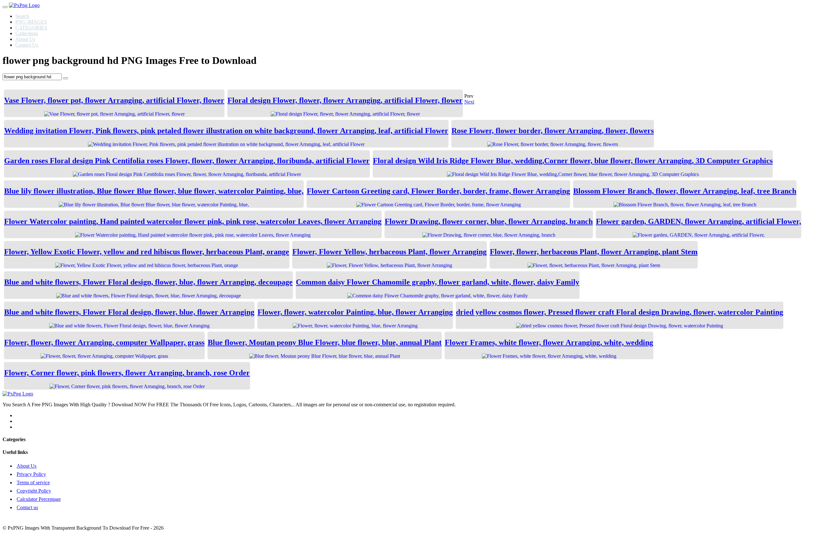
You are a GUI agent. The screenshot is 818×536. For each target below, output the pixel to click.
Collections (26, 33)
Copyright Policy (34, 491)
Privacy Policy (31, 474)
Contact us (27, 507)
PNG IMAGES (31, 22)
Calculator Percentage (39, 499)
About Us (25, 39)
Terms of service (33, 482)
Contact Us (26, 45)
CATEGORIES (31, 27)
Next (469, 101)
